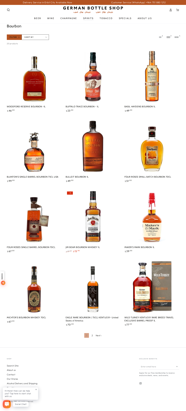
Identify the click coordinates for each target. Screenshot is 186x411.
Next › (99, 335)
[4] (176, 37)
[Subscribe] (177, 366)
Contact (11, 374)
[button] (8, 10)
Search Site (13, 365)
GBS (15, 401)
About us (11, 370)
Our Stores (12, 378)
